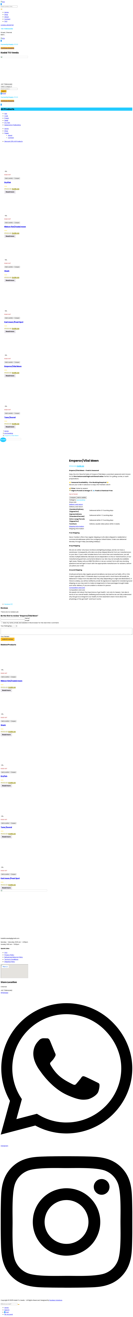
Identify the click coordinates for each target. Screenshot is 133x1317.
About (6, 17)
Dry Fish (7, 123)
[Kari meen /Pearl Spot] (17, 309)
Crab (6, 116)
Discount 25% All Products (13, 141)
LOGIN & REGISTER (7, 25)
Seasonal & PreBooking (12, 125)
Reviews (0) (8, 604)
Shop (6, 15)
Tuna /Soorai (10, 417)
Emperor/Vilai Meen (13, 366)
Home (6, 12)
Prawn (6, 118)
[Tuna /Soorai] (17, 404)
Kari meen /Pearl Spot (13, 322)
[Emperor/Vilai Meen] (14, 353)
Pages (6, 133)
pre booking (8, 433)
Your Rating (5, 626)
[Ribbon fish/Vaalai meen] (14, 213)
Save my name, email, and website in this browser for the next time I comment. (31, 623)
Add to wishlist (9, 178)
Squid (6, 120)
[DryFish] (17, 169)
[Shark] (14, 258)
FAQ (5, 21)
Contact (7, 19)
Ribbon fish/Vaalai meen (15, 226)
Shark (6, 271)
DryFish (7, 182)
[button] (1, 41)
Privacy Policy (9, 955)
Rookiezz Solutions (55, 1300)
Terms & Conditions (11, 959)
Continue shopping (7, 48)
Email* (27, 620)
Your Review (5, 636)
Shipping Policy (9, 962)
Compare (17, 178)
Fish (5, 114)
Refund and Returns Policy (13, 957)
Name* (27, 618)
